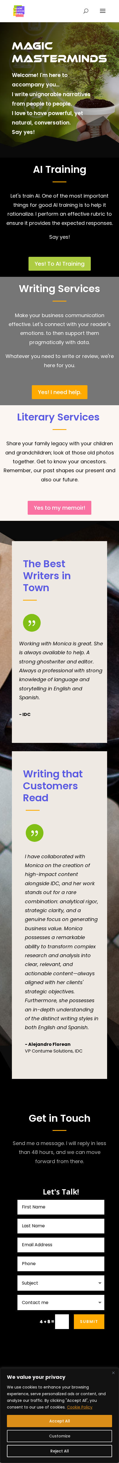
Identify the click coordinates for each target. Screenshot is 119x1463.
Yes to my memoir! (59, 508)
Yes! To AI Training (60, 264)
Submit (89, 1321)
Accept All (59, 1421)
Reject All (59, 1451)
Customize (59, 1436)
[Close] (113, 1372)
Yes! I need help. (59, 392)
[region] (59, 1415)
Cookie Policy (79, 1407)
